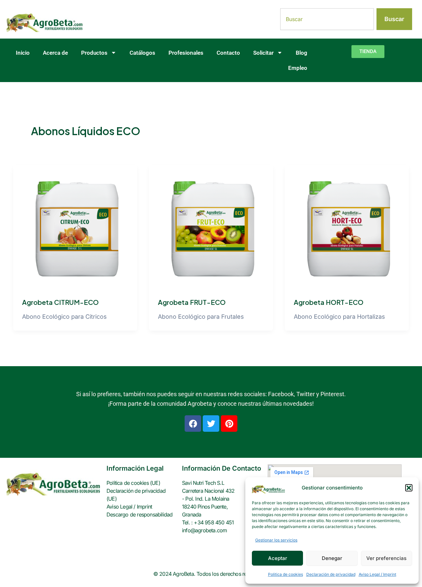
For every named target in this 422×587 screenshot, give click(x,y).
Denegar (332, 558)
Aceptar (277, 558)
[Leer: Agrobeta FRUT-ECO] (211, 226)
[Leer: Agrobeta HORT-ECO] (347, 226)
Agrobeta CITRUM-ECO (60, 302)
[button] (409, 487)
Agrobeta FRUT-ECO (192, 302)
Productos (94, 52)
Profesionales (185, 52)
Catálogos (142, 52)
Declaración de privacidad (330, 574)
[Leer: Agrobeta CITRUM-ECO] (75, 226)
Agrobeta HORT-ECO (328, 302)
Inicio (23, 52)
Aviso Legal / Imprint (377, 574)
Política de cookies (285, 574)
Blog (301, 52)
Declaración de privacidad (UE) (136, 494)
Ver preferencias (386, 558)
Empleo (297, 68)
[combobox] (327, 19)
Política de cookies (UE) (133, 483)
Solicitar (263, 52)
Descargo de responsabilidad (139, 514)
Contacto (228, 52)
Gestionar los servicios (276, 540)
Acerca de (55, 52)
